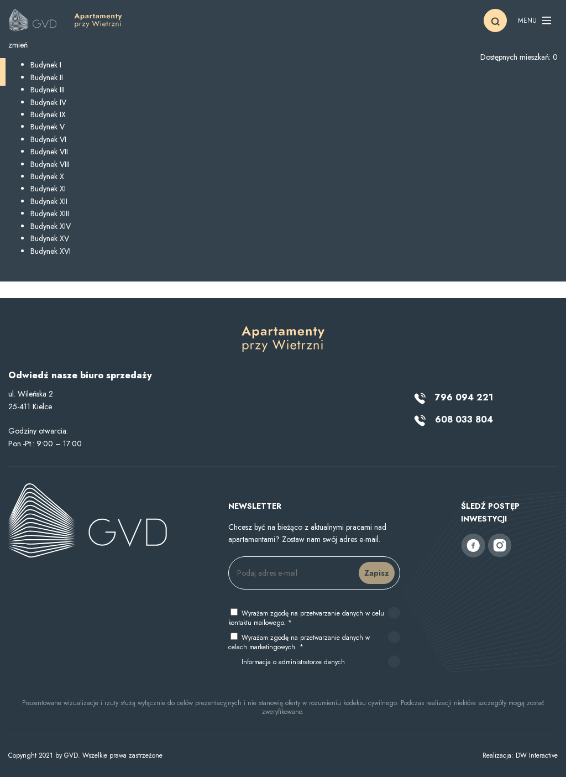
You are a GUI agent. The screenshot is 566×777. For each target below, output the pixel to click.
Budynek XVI (50, 251)
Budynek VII (49, 151)
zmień (18, 44)
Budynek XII (48, 201)
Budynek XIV (50, 226)
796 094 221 (462, 397)
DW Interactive (537, 755)
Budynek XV (49, 238)
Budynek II (46, 77)
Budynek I (45, 64)
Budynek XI (48, 188)
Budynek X (47, 176)
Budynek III (47, 89)
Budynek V (47, 126)
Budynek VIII (50, 164)
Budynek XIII (49, 213)
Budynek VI (48, 139)
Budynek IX (48, 114)
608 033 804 (462, 419)
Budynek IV (48, 102)
